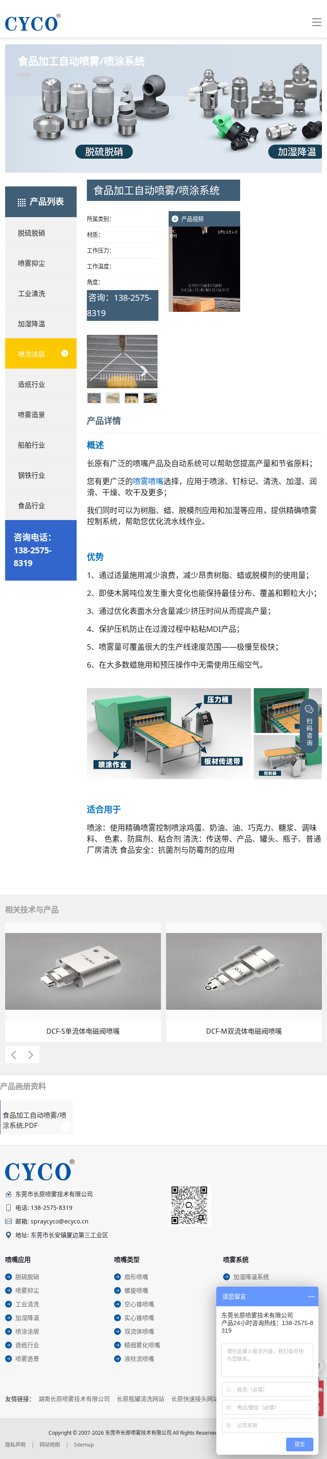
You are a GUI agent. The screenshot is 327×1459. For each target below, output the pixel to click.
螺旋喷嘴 (136, 1290)
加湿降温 (31, 323)
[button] (100, 371)
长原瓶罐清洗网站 (140, 1399)
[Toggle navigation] (317, 22)
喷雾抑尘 (31, 263)
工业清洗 (31, 293)
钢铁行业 (31, 475)
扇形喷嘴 (136, 1277)
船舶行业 (31, 445)
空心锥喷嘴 (139, 1304)
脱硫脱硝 (31, 233)
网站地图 (50, 1444)
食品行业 (31, 505)
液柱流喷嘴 (139, 1358)
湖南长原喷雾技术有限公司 (74, 1399)
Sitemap (84, 1444)
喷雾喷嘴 (148, 481)
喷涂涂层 (31, 354)
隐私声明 (15, 1444)
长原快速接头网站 (195, 1399)
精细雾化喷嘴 (142, 1345)
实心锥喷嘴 (139, 1318)
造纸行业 (31, 384)
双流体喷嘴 (139, 1331)
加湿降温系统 (251, 1277)
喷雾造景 (31, 414)
